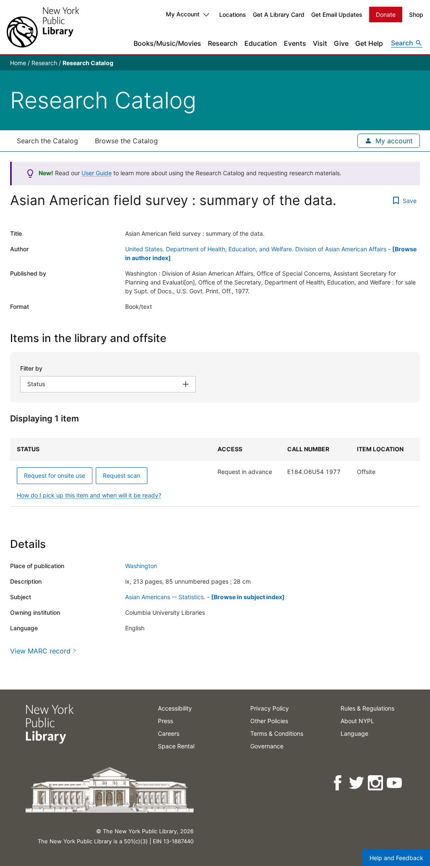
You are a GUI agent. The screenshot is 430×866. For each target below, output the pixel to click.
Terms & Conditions (276, 733)
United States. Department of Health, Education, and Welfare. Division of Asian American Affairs (255, 249)
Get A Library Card (278, 14)
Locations (232, 14)
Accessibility (175, 708)
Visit (320, 43)
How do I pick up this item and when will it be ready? (89, 495)
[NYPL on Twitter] (357, 783)
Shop (416, 14)
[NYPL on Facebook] (338, 783)
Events (295, 43)
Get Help (369, 43)
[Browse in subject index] (248, 596)
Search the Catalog (47, 141)
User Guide (96, 172)
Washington (141, 565)
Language (354, 733)
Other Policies (269, 720)
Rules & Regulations (367, 708)
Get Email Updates (336, 14)
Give (341, 43)
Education (260, 43)
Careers (168, 733)
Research (223, 43)
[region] (215, 472)
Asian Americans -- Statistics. (165, 596)
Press (165, 720)
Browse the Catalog (126, 141)
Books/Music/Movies (167, 43)
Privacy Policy (269, 708)
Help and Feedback (396, 857)
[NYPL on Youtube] (395, 783)
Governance (266, 746)
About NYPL (357, 720)
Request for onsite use (54, 475)
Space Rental (176, 746)
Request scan (121, 475)
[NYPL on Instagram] (376, 783)
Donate (386, 14)
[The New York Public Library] (43, 27)
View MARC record (40, 651)
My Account (182, 14)
